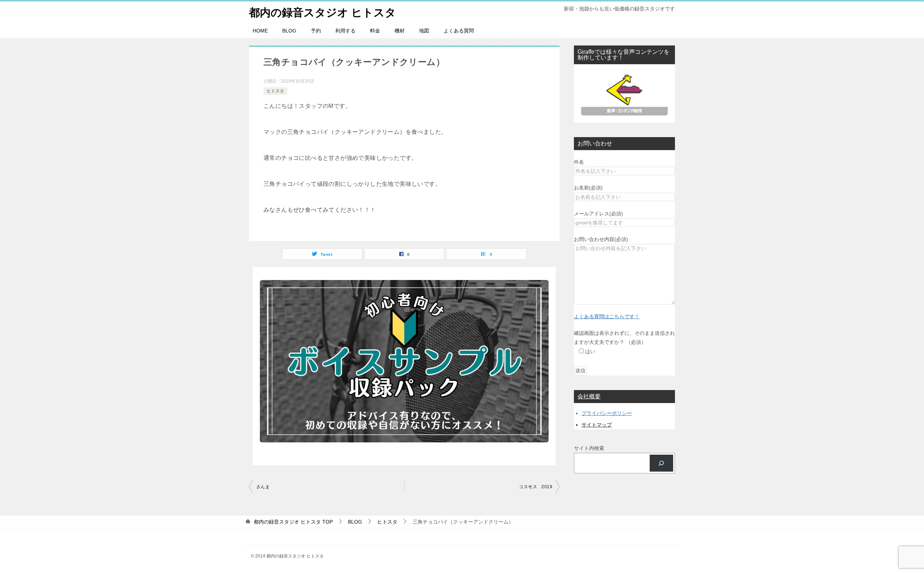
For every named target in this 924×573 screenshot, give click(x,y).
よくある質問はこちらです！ (607, 316)
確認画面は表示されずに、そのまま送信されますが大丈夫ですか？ (624, 342)
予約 (316, 31)
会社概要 (589, 396)
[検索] (661, 463)
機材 (400, 31)
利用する (345, 31)
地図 (424, 31)
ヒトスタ (275, 90)
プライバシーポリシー (606, 413)
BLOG (289, 31)
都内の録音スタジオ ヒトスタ (322, 12)
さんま (263, 486)
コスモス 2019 (535, 486)
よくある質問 (459, 31)
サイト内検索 (589, 448)
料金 (375, 31)
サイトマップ (596, 425)
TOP (293, 522)
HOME (260, 31)
